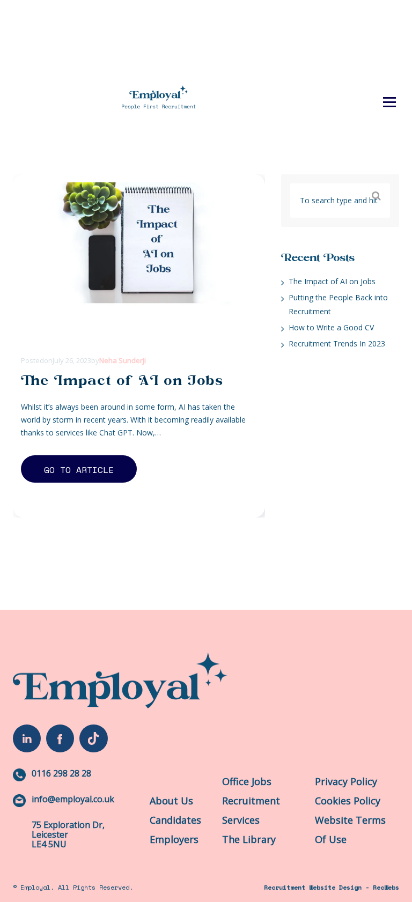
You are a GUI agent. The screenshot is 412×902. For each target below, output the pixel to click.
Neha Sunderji (122, 360)
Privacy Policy (346, 781)
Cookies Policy (347, 800)
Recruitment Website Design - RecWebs (331, 887)
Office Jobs (246, 781)
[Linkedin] (27, 738)
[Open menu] (389, 101)
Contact (348, 82)
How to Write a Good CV (331, 327)
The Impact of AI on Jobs (122, 380)
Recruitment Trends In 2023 (337, 343)
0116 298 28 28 (61, 773)
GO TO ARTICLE (79, 469)
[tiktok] (93, 738)
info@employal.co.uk (73, 799)
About (348, 33)
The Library (348, 58)
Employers (174, 839)
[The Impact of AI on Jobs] (135, 262)
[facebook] (60, 738)
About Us (171, 800)
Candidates (175, 820)
